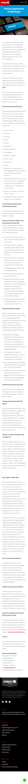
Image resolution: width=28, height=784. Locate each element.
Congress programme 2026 (9, 744)
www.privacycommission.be (16, 632)
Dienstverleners (6, 732)
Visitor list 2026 (6, 747)
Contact (4, 762)
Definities (4, 735)
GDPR (4, 87)
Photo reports (5, 752)
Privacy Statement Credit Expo (10, 767)
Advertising (5, 764)
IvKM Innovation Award (8, 730)
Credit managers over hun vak (10, 727)
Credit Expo (5, 725)
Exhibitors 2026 (6, 749)
